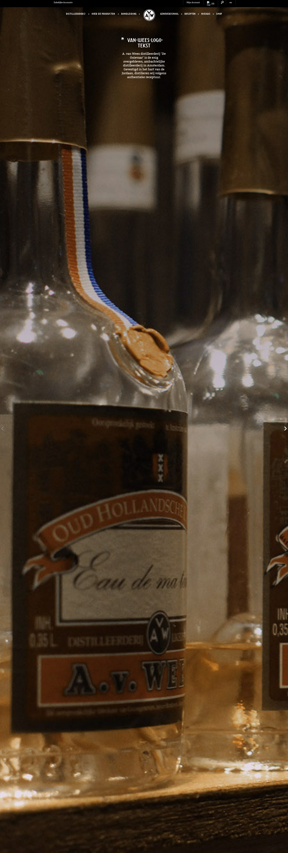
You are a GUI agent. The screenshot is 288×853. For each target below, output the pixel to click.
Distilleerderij (75, 13)
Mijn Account (193, 2)
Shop (219, 13)
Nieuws (205, 13)
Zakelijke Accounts (63, 2)
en (231, 2)
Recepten (190, 13)
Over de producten (103, 13)
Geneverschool (169, 13)
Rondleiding (128, 13)
